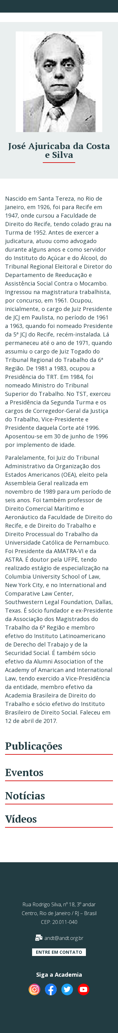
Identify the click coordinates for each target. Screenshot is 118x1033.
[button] (59, 952)
